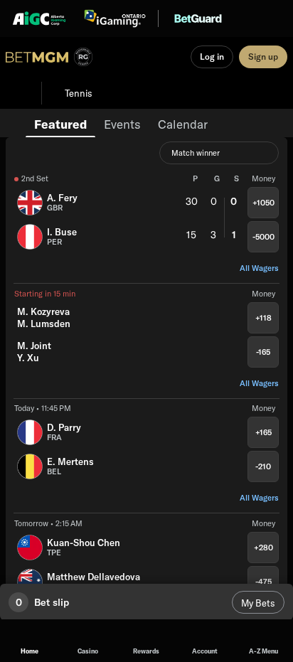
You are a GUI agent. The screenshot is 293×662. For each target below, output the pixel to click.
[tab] (60, 123)
